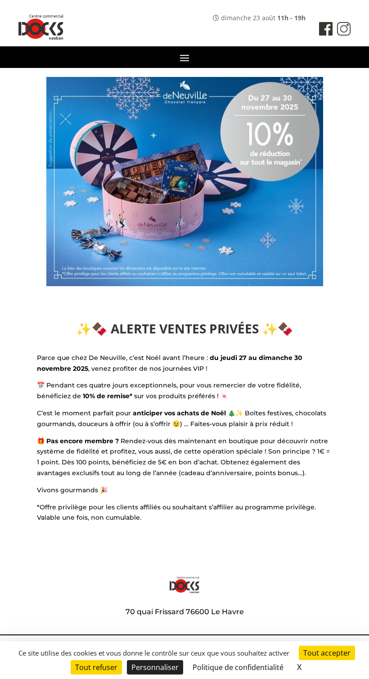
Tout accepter (327, 653)
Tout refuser (96, 667)
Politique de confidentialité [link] (238, 667)
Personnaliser (155, 667)
